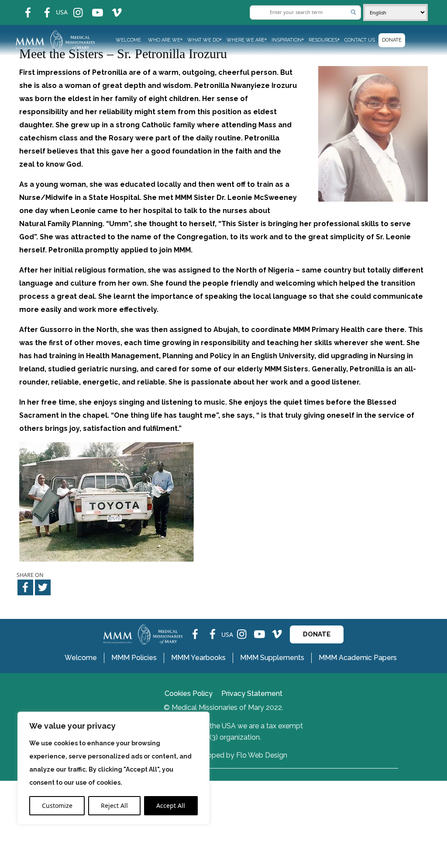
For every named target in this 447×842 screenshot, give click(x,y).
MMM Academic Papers (358, 657)
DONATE (316, 634)
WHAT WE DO (203, 40)
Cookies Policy (189, 693)
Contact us (359, 40)
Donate (392, 40)
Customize (57, 805)
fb (21, 7)
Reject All (114, 805)
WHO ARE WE (164, 40)
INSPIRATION (287, 40)
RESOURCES (323, 40)
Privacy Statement (251, 693)
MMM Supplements (272, 657)
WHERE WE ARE (246, 40)
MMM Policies (134, 657)
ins (72, 7)
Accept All (170, 805)
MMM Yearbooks (198, 657)
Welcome (128, 40)
